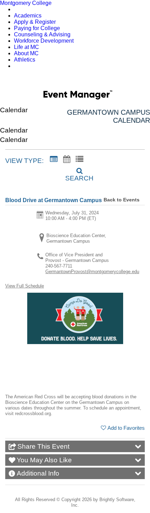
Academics (28, 16)
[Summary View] (54, 159)
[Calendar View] (66, 159)
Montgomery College (26, 3)
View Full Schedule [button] (24, 285)
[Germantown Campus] (78, 96)
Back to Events (122, 199)
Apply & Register (35, 22)
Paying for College (37, 28)
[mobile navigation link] (141, 80)
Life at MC (26, 47)
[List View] (79, 159)
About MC (26, 53)
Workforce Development (44, 41)
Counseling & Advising (42, 34)
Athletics (24, 60)
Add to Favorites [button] (126, 428)
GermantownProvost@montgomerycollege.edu (92, 271)
